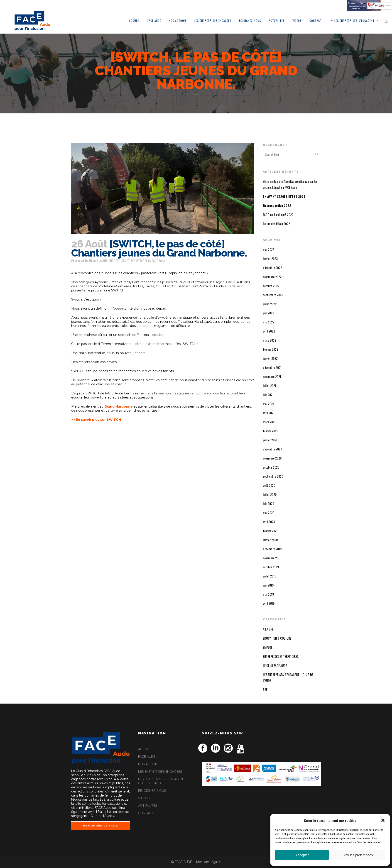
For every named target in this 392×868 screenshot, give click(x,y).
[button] (383, 820)
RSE (265, 689)
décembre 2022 (272, 267)
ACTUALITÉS (147, 805)
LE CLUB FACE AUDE (275, 665)
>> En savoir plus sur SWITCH (96, 420)
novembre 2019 (272, 557)
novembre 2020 (272, 458)
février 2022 (270, 349)
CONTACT (145, 813)
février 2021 (270, 430)
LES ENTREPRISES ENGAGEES (160, 771)
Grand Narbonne (118, 406)
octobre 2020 (271, 467)
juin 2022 (268, 313)
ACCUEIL (144, 749)
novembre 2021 (272, 376)
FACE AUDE (146, 756)
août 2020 (269, 485)
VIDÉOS (143, 798)
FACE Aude (158, 260)
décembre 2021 (272, 367)
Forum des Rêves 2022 (276, 223)
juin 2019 (268, 585)
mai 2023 (268, 249)
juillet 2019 (269, 576)
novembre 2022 (272, 276)
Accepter (302, 855)
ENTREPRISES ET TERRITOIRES (128, 260)
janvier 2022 (270, 358)
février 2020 (270, 530)
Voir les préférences (358, 855)
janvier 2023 (270, 258)
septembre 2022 (273, 294)
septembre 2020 (273, 476)
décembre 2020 (272, 449)
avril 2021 (268, 412)
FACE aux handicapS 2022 (278, 214)
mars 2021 (269, 421)
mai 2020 (268, 512)
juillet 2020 (270, 494)
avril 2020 (269, 521)
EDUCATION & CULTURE (277, 638)
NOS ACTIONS (148, 764)
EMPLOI (267, 647)
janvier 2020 (270, 539)
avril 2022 (269, 331)
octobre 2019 (271, 567)
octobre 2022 (271, 285)
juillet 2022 (270, 303)
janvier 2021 (270, 440)
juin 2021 (268, 394)
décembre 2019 (272, 548)
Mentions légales (208, 862)
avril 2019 (268, 603)
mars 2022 (269, 340)
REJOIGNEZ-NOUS (152, 790)
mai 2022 (268, 322)
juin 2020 (268, 503)
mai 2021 (268, 403)
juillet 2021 (269, 385)
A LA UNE (101, 260)
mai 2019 (268, 594)
